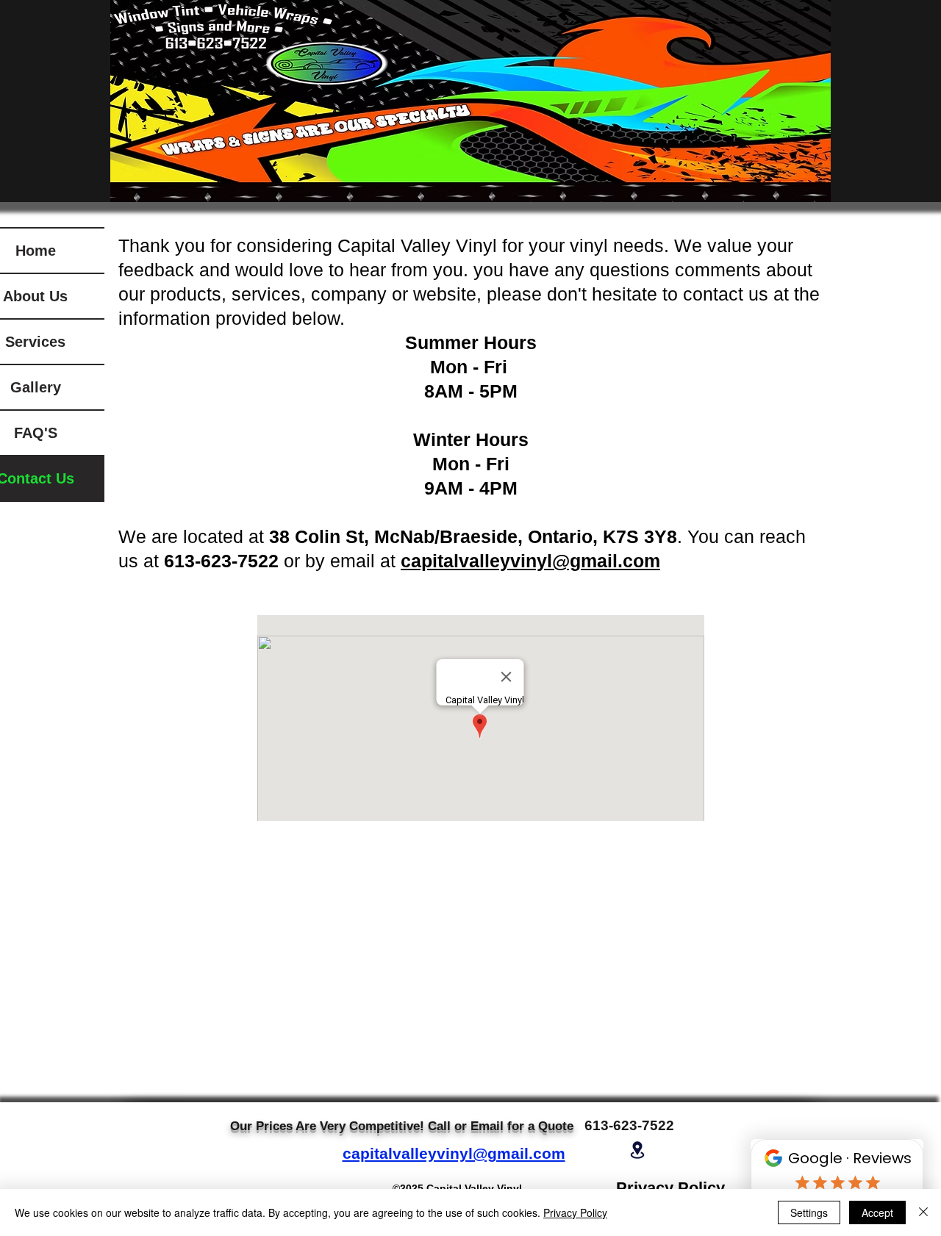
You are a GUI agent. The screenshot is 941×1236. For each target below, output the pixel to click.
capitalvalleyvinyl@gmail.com (454, 1153)
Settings (809, 1212)
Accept (877, 1212)
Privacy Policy (575, 1212)
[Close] (923, 1212)
